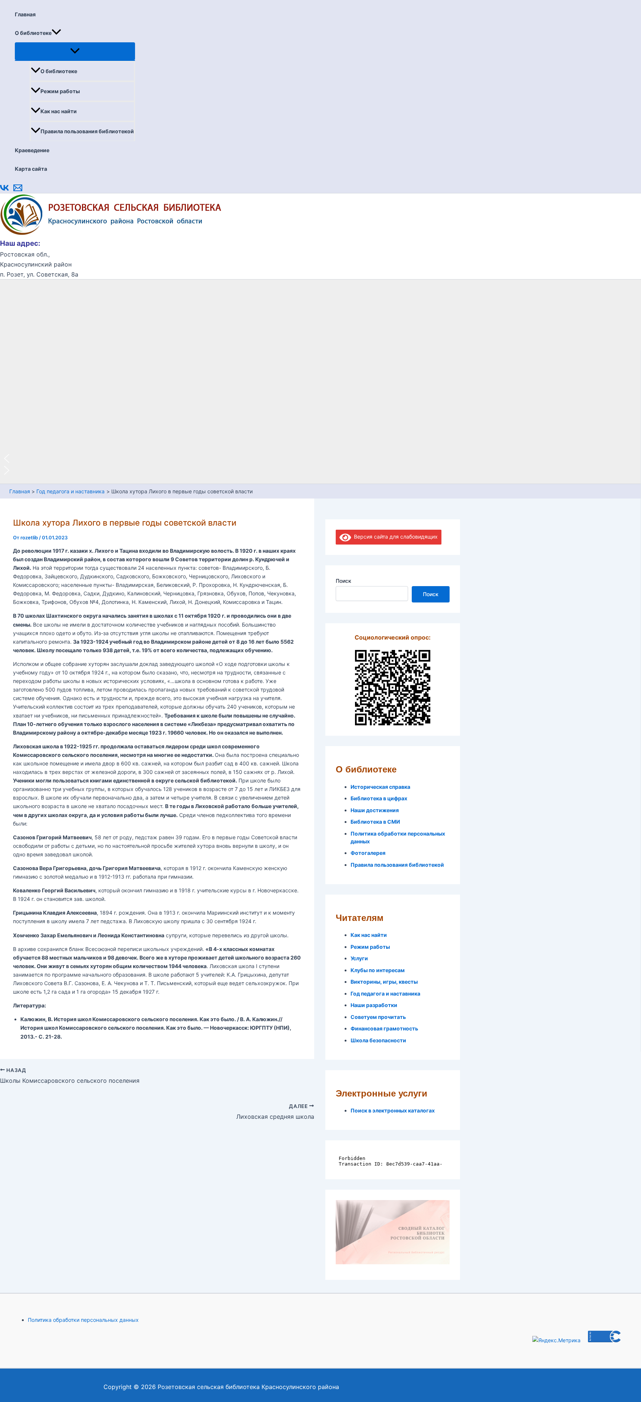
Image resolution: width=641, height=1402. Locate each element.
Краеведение (32, 150)
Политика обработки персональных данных (83, 1320)
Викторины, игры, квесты (384, 981)
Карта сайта (31, 169)
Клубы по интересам (378, 970)
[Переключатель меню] (75, 51)
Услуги (359, 958)
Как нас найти (58, 111)
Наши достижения (375, 810)
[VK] (4, 190)
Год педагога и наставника (385, 993)
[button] (56, 33)
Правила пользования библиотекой (87, 131)
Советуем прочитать (378, 1017)
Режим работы (60, 91)
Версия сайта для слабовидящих (394, 536)
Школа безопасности (378, 1040)
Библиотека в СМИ (375, 821)
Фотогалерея (368, 853)
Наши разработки (374, 1005)
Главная (25, 14)
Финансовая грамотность (384, 1028)
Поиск (343, 581)
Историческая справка (380, 787)
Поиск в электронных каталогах (393, 1110)
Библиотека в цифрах (379, 798)
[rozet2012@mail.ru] (17, 190)
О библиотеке (33, 33)
